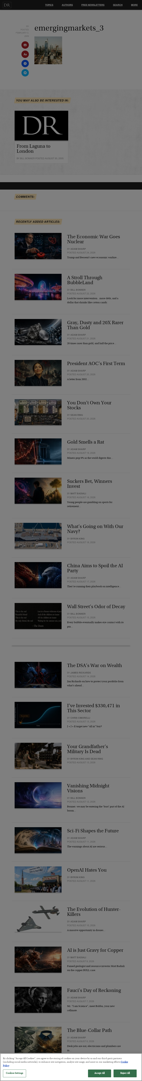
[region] (71, 1067)
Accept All (99, 1073)
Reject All (125, 1073)
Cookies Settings (14, 1073)
